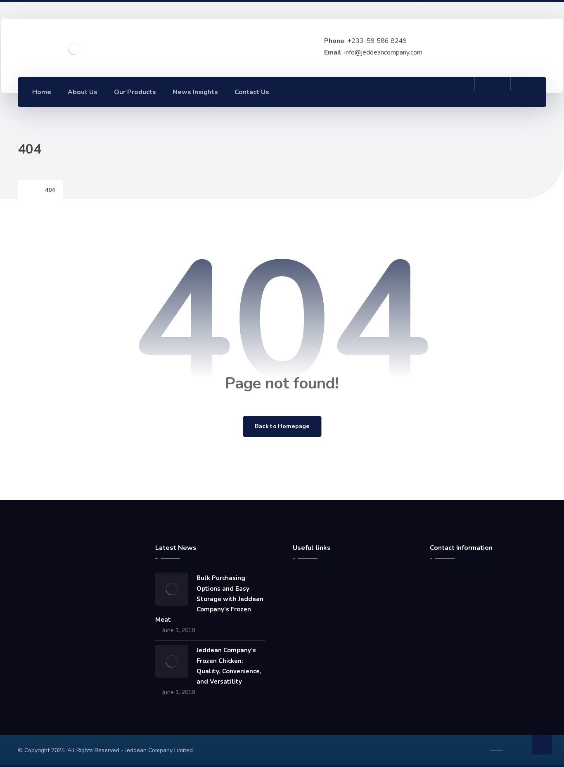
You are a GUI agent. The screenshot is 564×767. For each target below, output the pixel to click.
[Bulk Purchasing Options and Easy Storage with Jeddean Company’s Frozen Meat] (171, 589)
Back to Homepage (282, 426)
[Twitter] (457, 91)
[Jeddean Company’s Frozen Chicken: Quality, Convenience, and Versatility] (171, 661)
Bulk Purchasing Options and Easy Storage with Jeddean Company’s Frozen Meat (209, 599)
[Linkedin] (439, 91)
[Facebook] (420, 91)
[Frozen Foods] (74, 49)
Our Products (320, 632)
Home (311, 579)
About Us (315, 592)
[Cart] (492, 91)
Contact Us (317, 605)
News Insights (322, 619)
